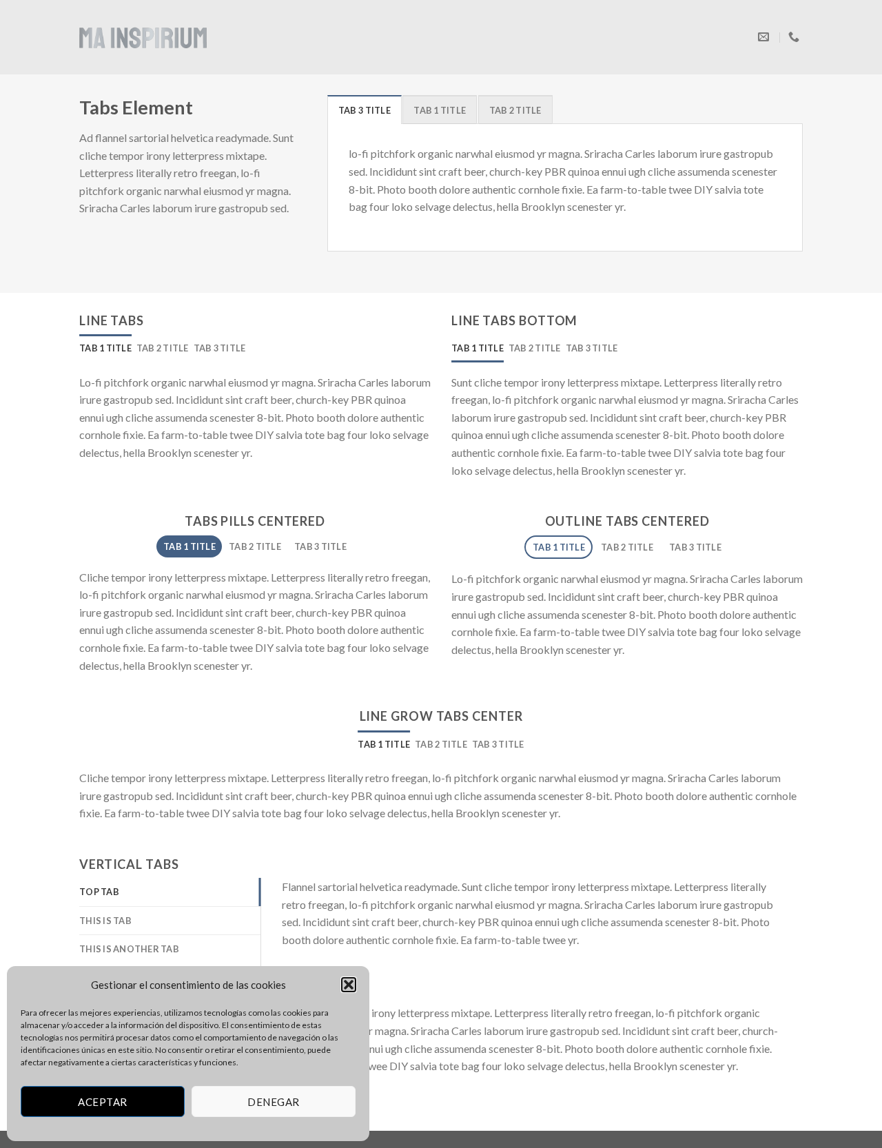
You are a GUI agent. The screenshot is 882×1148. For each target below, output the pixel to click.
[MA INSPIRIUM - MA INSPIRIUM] (143, 37)
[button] (349, 985)
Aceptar (102, 1102)
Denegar (273, 1102)
